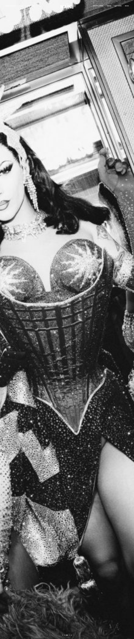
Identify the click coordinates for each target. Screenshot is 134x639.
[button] (62, 635)
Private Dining (98, 6)
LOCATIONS (31, 6)
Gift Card (118, 6)
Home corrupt (10, 6)
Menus (109, 6)
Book (127, 6)
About (21, 6)
